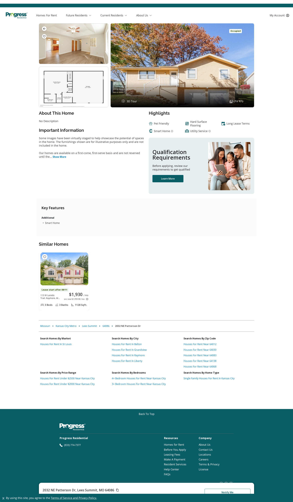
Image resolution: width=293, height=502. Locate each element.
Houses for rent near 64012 (200, 344)
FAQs (167, 474)
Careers (203, 459)
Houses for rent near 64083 (200, 355)
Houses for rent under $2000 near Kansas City (67, 384)
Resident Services (175, 464)
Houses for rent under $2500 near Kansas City (67, 378)
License (203, 469)
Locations (205, 454)
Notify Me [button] (227, 492)
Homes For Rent (46, 15)
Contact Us (206, 449)
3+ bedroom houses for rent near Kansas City (139, 384)
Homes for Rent (174, 444)
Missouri (45, 326)
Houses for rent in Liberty (127, 361)
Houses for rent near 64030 (200, 349)
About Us (204, 444)
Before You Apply (175, 449)
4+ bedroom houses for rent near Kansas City (139, 378)
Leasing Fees (172, 454)
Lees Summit (89, 326)
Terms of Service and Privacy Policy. (74, 498)
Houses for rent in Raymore (128, 355)
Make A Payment (174, 459)
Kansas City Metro (66, 326)
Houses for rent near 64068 (200, 366)
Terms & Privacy (209, 464)
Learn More (168, 178)
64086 (106, 326)
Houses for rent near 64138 (200, 361)
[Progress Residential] (16, 15)
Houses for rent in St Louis (56, 344)
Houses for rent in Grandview (129, 349)
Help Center (171, 469)
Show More (59, 156)
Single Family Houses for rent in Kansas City (209, 378)
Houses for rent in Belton (127, 344)
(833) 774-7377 (72, 445)
